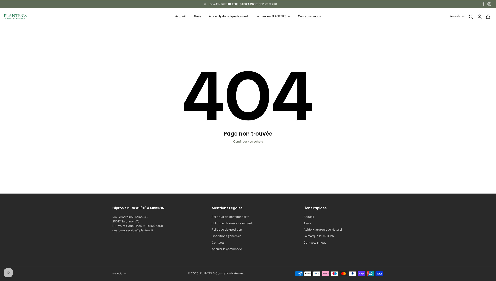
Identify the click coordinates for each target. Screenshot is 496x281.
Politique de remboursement (232, 223)
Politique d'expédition (227, 230)
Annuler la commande (227, 249)
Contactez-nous (315, 243)
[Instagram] (489, 4)
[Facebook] (483, 4)
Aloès (307, 223)
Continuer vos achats (248, 142)
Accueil (309, 217)
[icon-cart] (488, 16)
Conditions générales (226, 236)
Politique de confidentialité (230, 217)
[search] (471, 16)
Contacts (218, 243)
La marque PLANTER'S (319, 236)
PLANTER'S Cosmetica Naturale (221, 273)
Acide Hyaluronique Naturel (323, 230)
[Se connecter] (479, 16)
